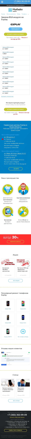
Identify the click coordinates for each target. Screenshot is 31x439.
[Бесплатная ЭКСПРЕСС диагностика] (8, 262)
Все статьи (16, 400)
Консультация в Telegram (11, 145)
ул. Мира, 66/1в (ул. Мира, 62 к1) (15, 153)
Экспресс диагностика (8, 221)
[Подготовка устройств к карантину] (23, 382)
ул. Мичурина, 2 (9, 137)
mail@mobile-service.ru (17, 143)
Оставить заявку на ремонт (15, 34)
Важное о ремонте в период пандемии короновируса (7, 389)
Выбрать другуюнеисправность (15, 29)
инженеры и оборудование (23, 199)
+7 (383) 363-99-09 (22, 1)
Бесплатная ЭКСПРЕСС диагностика (5, 269)
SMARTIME (10, 437)
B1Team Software (18, 437)
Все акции (16, 280)
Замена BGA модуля (8, 47)
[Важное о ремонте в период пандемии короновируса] (8, 382)
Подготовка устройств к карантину (21, 389)
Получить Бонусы (15, 241)
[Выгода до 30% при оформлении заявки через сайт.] (23, 262)
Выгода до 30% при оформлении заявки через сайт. (23, 269)
